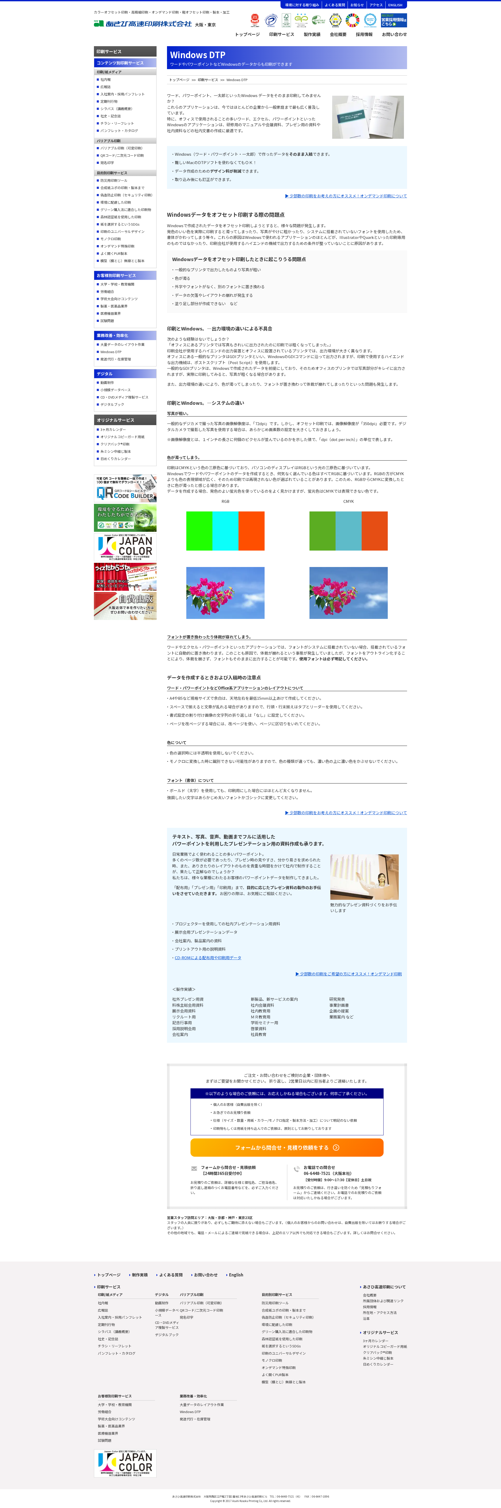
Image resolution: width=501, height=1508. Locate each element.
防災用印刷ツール (114, 180)
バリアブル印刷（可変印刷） (122, 148)
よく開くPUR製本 (113, 253)
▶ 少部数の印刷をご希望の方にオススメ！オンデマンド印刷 (348, 973)
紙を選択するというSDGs (120, 224)
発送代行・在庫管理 (115, 359)
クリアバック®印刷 (114, 444)
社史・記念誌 (110, 115)
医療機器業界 (110, 313)
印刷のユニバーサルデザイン (122, 231)
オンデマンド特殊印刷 (117, 246)
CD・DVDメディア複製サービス (124, 397)
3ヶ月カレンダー (113, 429)
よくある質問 (335, 4)
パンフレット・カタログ (119, 130)
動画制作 (107, 382)
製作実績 (312, 34)
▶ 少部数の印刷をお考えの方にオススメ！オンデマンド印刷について (346, 195)
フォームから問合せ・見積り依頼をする (282, 1147)
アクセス (376, 4)
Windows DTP (111, 351)
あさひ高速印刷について (384, 1286)
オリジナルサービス (380, 1332)
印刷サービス (281, 34)
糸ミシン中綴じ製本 (115, 451)
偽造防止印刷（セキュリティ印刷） (127, 194)
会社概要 (338, 34)
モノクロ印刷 (110, 238)
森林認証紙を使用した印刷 (120, 216)
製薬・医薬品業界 (114, 306)
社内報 (105, 79)
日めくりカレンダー (115, 458)
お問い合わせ (394, 34)
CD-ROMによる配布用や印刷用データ (208, 957)
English (236, 1274)
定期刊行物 (108, 101)
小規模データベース (115, 389)
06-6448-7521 (317, 1173)
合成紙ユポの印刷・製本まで (122, 187)
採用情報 (364, 34)
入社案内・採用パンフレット (122, 94)
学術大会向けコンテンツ (119, 298)
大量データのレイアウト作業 (122, 344)
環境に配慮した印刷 (115, 202)
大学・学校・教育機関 (117, 284)
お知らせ (357, 4)
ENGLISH (395, 4)
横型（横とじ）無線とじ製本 (122, 260)
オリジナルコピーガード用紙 (122, 436)
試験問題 (107, 320)
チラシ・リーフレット (117, 123)
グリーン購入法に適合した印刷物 (125, 209)
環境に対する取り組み (302, 4)
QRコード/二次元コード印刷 (122, 155)
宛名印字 (107, 162)
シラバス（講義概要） (117, 108)
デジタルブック (112, 404)
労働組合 (107, 291)
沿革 (366, 1318)
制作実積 (140, 1274)
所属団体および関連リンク (383, 1300)
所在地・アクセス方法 (380, 1312)
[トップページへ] (155, 25)
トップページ (247, 34)
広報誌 (105, 86)
